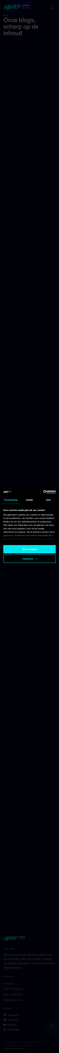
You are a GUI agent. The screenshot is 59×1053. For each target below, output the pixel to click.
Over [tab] (48, 500)
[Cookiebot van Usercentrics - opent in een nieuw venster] (43, 492)
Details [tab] (29, 500)
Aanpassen (28, 558)
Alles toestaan (29, 549)
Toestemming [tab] (10, 500)
